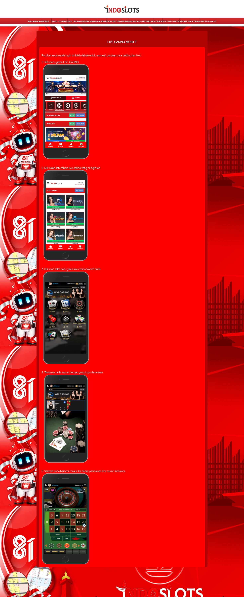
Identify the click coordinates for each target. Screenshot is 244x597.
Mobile (46, 21)
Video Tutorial (59, 21)
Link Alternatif (208, 21)
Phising (125, 21)
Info (70, 21)
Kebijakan (101, 21)
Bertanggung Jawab (85, 21)
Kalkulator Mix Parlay (141, 21)
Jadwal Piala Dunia (190, 21)
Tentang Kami (35, 21)
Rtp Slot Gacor (171, 21)
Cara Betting (114, 21)
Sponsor (158, 21)
